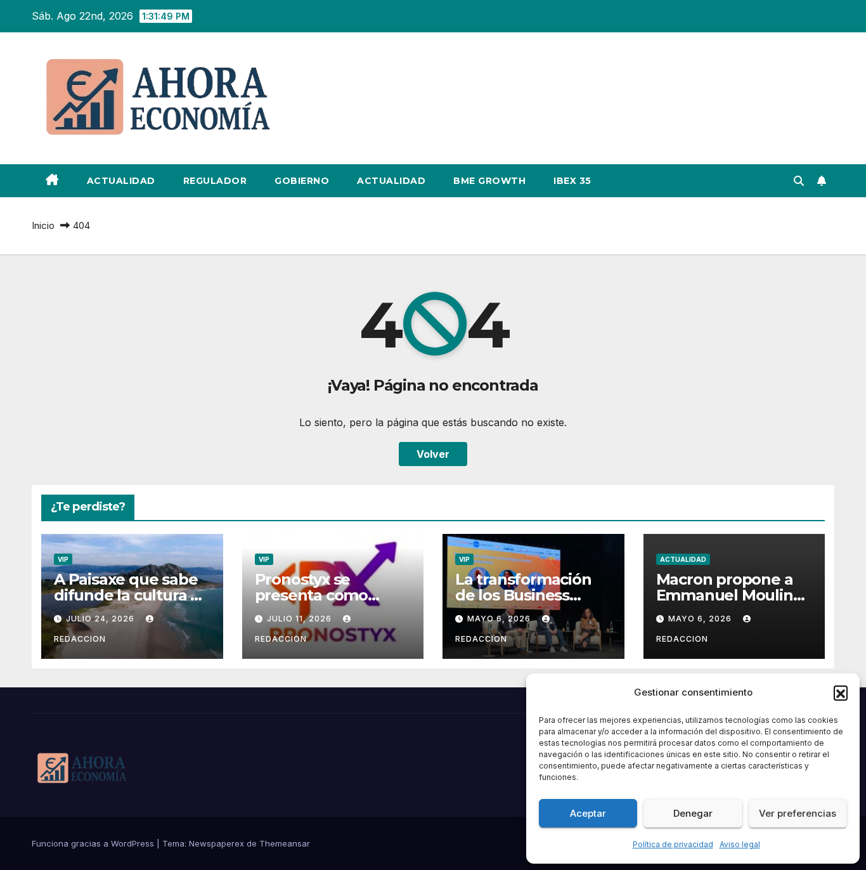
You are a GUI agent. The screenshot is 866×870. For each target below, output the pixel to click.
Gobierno (302, 180)
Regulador (215, 180)
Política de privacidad (673, 844)
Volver (433, 454)
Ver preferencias (797, 813)
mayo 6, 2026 (500, 618)
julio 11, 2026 (300, 618)
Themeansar (284, 843)
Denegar (693, 813)
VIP (63, 559)
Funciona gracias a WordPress (94, 843)
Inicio (43, 225)
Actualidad (121, 180)
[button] (840, 692)
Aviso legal (740, 844)
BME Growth (489, 180)
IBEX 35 (572, 180)
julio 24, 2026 (101, 618)
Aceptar (588, 813)
